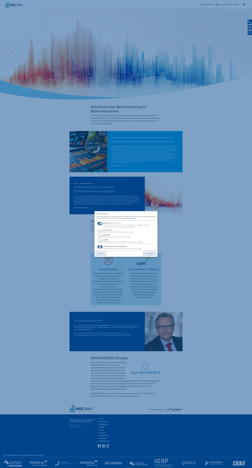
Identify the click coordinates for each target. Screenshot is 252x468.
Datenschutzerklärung (128, 218)
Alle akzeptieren (150, 253)
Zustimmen (100, 253)
